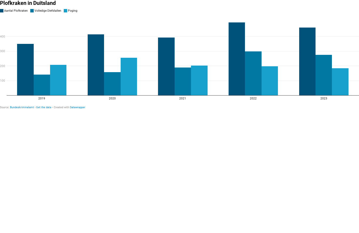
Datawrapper (77, 107)
